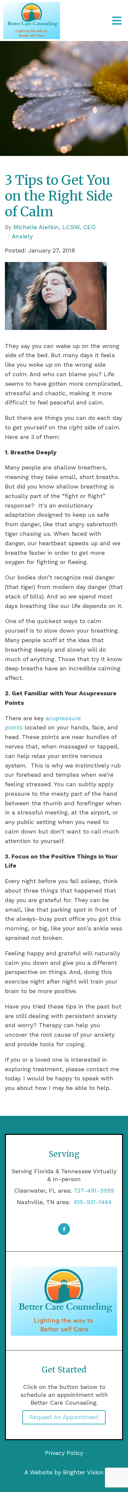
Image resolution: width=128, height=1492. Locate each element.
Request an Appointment (64, 1417)
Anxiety (22, 236)
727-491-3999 (94, 1190)
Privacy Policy (64, 1452)
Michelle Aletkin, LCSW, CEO (54, 227)
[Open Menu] (116, 20)
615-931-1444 (92, 1202)
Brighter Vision (83, 1472)
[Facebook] (64, 1229)
